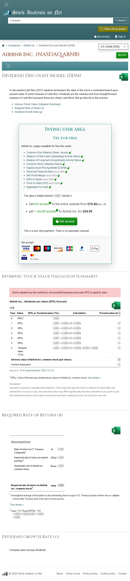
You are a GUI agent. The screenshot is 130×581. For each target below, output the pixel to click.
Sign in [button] (121, 36)
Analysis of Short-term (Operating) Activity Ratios (53, 156)
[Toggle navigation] (6, 4)
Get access (103, 36)
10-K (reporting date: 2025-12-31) (37, 370)
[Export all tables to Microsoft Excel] (123, 77)
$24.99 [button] (122, 55)
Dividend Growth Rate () (28, 111)
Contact (122, 573)
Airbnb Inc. (30, 45)
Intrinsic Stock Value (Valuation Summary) (38, 104)
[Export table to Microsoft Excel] (116, 305)
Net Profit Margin (41, 175)
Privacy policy (90, 573)
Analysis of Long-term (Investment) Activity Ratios (54, 160)
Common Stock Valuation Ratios (44, 163)
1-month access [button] (45, 211)
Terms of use (72, 573)
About (59, 573)
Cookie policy (108, 573)
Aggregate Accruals (37, 186)
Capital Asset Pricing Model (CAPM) (46, 167)
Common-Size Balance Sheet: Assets (47, 152)
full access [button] (41, 204)
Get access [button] (67, 221)
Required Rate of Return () (29, 108)
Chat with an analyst (113, 29)
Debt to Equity (40, 179)
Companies (14, 45)
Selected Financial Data (45, 171)
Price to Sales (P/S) (43, 183)
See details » (94, 378)
